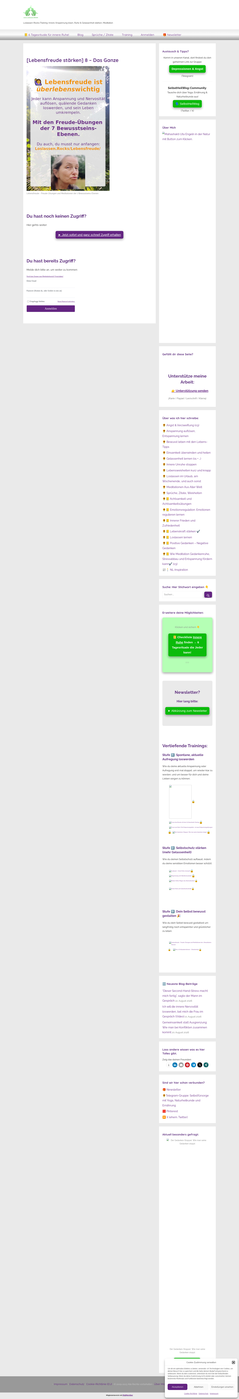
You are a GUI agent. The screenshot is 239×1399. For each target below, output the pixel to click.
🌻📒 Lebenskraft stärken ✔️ (181, 531)
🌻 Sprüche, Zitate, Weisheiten (182, 493)
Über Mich (160, 1384)
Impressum (214, 1394)
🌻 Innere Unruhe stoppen (179, 464)
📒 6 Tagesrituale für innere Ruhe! (46, 34)
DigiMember (128, 1395)
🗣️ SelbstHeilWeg (187, 103)
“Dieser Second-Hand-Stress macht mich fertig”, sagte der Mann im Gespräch (185, 995)
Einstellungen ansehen (222, 1387)
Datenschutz (203, 1394)
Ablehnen (198, 1387)
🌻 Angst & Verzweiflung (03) (180, 425)
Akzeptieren (177, 1387)
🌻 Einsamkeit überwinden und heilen (186, 452)
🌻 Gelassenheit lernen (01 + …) (181, 458)
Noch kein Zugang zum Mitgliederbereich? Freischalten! (45, 276)
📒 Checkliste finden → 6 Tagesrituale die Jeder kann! (187, 645)
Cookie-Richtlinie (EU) (99, 1384)
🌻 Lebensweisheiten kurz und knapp (186, 470)
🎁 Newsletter (172, 34)
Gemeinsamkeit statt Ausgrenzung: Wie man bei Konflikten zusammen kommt (184, 1027)
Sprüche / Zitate (102, 34)
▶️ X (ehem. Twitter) (175, 1117)
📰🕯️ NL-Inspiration (175, 569)
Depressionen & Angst (187, 68)
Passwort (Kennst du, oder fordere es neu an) (44, 291)
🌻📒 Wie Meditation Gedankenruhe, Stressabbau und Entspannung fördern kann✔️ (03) (187, 558)
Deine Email (31, 281)
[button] (233, 1362)
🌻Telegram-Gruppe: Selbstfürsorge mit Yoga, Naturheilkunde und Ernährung (185, 1100)
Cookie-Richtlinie (190, 1394)
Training (127, 34)
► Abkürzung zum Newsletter (187, 710)
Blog (80, 34)
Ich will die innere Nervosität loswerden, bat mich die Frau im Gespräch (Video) (182, 1011)
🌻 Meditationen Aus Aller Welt (182, 487)
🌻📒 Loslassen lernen (177, 537)
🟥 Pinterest (170, 1111)
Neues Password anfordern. (66, 301)
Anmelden (147, 34)
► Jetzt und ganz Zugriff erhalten (89, 235)
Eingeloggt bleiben (37, 301)
